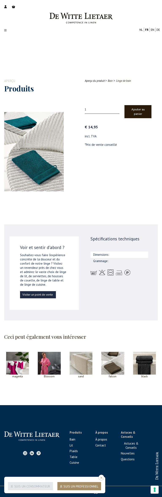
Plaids (74, 451)
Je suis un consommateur (30, 486)
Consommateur (138, 476)
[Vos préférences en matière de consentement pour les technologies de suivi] (155, 490)
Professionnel (138, 462)
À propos (101, 439)
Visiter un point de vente (37, 295)
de (158, 30)
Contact (100, 445)
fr (146, 30)
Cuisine (74, 463)
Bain (72, 439)
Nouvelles (128, 453)
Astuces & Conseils (131, 445)
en (152, 30)
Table (73, 457)
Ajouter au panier (138, 112)
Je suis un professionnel (79, 486)
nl (141, 30)
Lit (71, 445)
